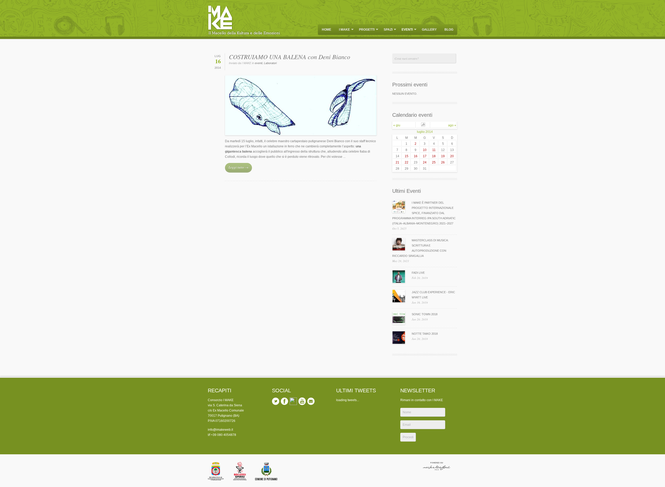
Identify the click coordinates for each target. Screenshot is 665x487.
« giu (396, 125)
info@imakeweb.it (220, 429)
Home (326, 29)
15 (406, 156)
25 (434, 162)
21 (397, 162)
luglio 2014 (425, 132)
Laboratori (270, 63)
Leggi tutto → (238, 167)
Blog (448, 29)
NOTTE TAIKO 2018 (425, 333)
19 (443, 156)
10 (425, 150)
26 (443, 162)
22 (406, 162)
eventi (406, 30)
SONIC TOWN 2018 (424, 314)
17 (425, 156)
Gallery (429, 29)
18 (434, 156)
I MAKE (343, 30)
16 (415, 156)
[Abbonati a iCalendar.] (423, 125)
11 (434, 150)
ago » (452, 125)
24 (425, 162)
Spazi (387, 30)
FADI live (418, 272)
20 (452, 156)
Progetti (365, 30)
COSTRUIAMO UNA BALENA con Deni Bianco (289, 56)
